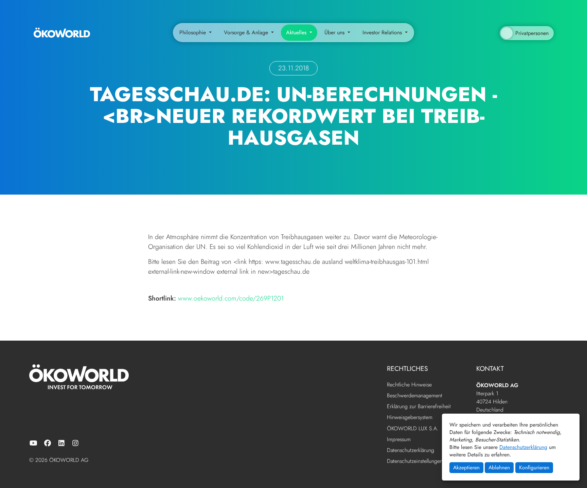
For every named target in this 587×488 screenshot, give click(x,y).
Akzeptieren (466, 467)
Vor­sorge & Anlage (247, 32)
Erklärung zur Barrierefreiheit (419, 406)
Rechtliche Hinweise (409, 384)
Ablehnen (499, 467)
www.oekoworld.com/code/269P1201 (231, 298)
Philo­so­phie (193, 32)
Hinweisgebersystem (409, 417)
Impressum (399, 439)
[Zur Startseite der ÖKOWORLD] (61, 32)
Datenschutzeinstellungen (415, 461)
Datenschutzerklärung (523, 447)
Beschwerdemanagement (414, 395)
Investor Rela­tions (383, 32)
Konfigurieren (534, 467)
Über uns (335, 32)
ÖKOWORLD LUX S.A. (413, 428)
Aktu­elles (297, 32)
